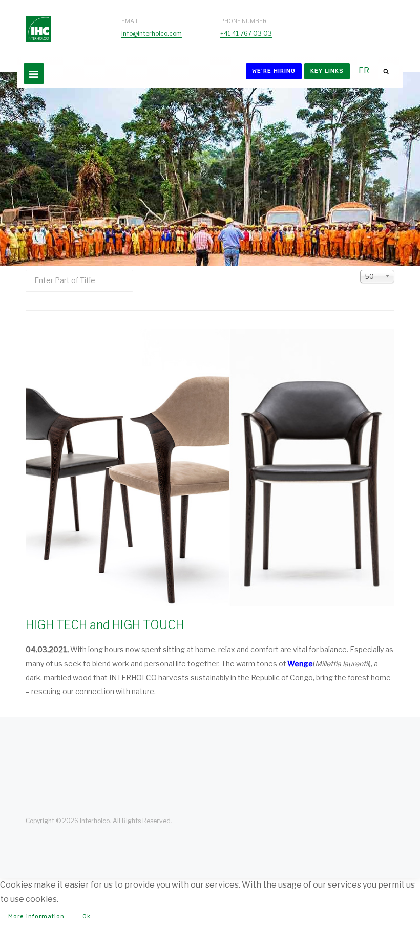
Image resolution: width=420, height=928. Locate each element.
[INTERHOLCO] (38, 19)
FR (364, 70)
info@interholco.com (151, 33)
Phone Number (243, 21)
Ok (86, 916)
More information (36, 916)
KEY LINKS (327, 71)
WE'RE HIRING (274, 71)
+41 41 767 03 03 (246, 33)
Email (130, 21)
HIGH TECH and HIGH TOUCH (105, 625)
